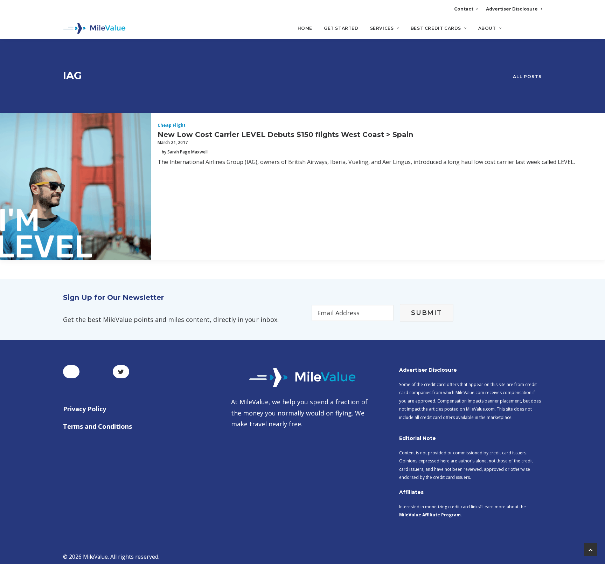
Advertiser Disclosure (512, 9)
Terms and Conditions (97, 426)
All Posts (527, 76)
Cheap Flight (172, 125)
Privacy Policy (84, 409)
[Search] (537, 31)
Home (305, 28)
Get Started (341, 28)
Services (382, 28)
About (487, 28)
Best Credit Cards (436, 28)
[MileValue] (94, 28)
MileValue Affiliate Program (430, 515)
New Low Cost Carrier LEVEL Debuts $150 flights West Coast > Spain (285, 134)
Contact (463, 9)
